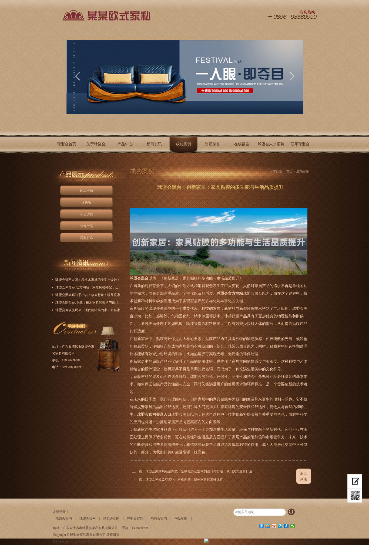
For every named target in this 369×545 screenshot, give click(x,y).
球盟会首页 (66, 144)
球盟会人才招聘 (271, 144)
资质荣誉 (212, 144)
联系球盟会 (300, 144)
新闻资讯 (154, 144)
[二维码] (354, 496)
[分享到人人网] (286, 526)
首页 (289, 171)
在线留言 (241, 144)
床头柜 (86, 202)
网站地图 (181, 518)
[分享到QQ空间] (268, 526)
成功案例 (183, 144)
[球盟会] (104, 18)
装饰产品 (86, 226)
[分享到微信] (292, 526)
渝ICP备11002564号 (88, 541)
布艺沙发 (86, 214)
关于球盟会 (95, 144)
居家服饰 (86, 238)
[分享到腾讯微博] (280, 526)
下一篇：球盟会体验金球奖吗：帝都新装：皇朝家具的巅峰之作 (177, 479)
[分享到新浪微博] (274, 526)
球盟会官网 (64, 518)
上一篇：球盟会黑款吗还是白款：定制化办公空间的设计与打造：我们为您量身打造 (192, 471)
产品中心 (125, 144)
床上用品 (86, 190)
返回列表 (303, 477)
